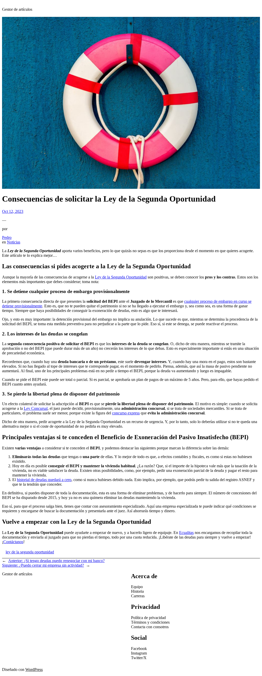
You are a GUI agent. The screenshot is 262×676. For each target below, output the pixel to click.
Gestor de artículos (17, 9)
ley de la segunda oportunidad (30, 552)
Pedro (7, 237)
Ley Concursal (36, 408)
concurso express (126, 413)
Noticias (13, 242)
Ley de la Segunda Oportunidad (121, 277)
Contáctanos (13, 542)
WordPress (34, 669)
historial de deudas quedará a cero (44, 479)
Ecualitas (186, 532)
